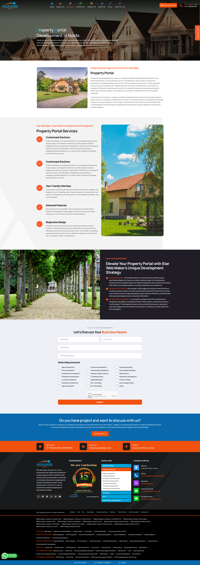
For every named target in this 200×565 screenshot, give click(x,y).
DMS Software (104, 554)
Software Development (98, 367)
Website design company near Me (70, 526)
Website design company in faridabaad (48, 524)
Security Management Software (84, 551)
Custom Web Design (100, 531)
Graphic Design (77, 531)
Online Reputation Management (46, 544)
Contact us (120, 7)
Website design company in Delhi (140, 521)
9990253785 (66, 448)
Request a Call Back (104, 563)
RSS (83, 512)
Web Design (47, 531)
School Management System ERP (88, 554)
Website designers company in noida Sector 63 (107, 519)
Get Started (98, 434)
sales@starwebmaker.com (151, 499)
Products (92, 7)
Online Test (68, 551)
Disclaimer (90, 512)
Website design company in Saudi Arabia (116, 521)
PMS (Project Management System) (101, 557)
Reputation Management (128, 377)
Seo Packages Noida (126, 383)
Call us (123, 563)
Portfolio (80, 7)
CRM (129, 551)
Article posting (117, 547)
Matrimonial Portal (83, 547)
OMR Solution (122, 551)
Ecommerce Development (70, 373)
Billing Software (58, 551)
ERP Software (60, 557)
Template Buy (122, 512)
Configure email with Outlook (117, 531)
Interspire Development (69, 383)
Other (121, 386)
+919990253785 (147, 484)
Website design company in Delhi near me (126, 524)
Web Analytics (124, 373)
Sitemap (72, 512)
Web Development (67, 367)
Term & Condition (102, 512)
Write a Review (133, 512)
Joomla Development (68, 380)
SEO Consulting (95, 383)
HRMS (112, 554)
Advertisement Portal (130, 547)
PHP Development (67, 370)
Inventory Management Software (106, 551)
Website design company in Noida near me (99, 524)
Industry (102, 7)
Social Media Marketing (127, 370)
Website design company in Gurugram (73, 524)
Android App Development (99, 370)
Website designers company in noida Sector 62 (77, 519)
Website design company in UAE (92, 521)
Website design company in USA (45, 521)
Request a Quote (169, 5)
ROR (78, 512)
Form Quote (144, 512)
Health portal (143, 547)
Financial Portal (106, 547)
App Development (67, 386)
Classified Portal (71, 547)
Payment (113, 512)
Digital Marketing (96, 380)
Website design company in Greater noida (48, 519)
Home (52, 7)
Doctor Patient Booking (123, 554)
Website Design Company (99, 373)
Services (70, 7)
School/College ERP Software (67, 554)
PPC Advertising (96, 386)
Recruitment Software (82, 557)
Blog (110, 7)
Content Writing (124, 380)
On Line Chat (95, 547)
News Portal (48, 547)
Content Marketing (125, 367)
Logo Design (88, 531)
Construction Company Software (46, 554)
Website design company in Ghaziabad (135, 519)
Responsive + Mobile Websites (62, 531)
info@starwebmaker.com (100, 448)
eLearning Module (138, 551)
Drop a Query (81, 563)
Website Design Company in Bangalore (69, 521)
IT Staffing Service (96, 377)
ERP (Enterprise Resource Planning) (125, 557)
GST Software (136, 554)
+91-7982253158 (191, 5)
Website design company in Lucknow (47, 526)
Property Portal (59, 547)
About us (60, 7)
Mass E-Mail (69, 557)
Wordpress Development (70, 377)
